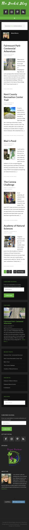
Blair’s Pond (10, 140)
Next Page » (21, 271)
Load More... (8, 501)
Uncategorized (13, 220)
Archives (6, 399)
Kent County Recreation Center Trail (13, 97)
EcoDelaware (7, 387)
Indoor (11, 266)
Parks (11, 88)
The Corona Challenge (10, 183)
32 (15, 271)
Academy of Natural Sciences (11, 368)
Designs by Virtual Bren (14, 526)
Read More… (4, 489)
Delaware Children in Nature (10, 380)
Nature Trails (13, 135)
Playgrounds (20, 135)
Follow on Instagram (19, 501)
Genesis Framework (14, 524)
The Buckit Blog (14, 5)
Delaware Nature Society (10, 384)
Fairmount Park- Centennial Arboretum (12, 48)
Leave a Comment (8, 55)
